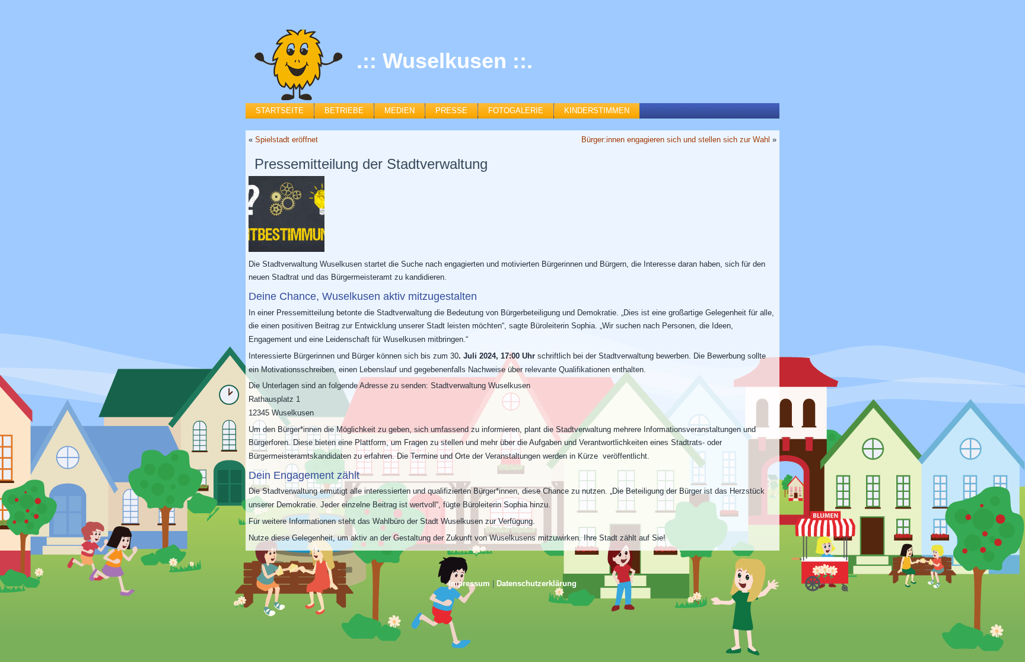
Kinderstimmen (596, 110)
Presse (451, 110)
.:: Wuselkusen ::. (444, 61)
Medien (399, 110)
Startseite (280, 110)
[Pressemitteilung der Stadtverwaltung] (288, 214)
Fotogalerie (515, 110)
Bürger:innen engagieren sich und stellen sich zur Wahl (675, 139)
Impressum (469, 583)
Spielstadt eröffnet (286, 139)
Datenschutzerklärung (536, 583)
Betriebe (344, 110)
